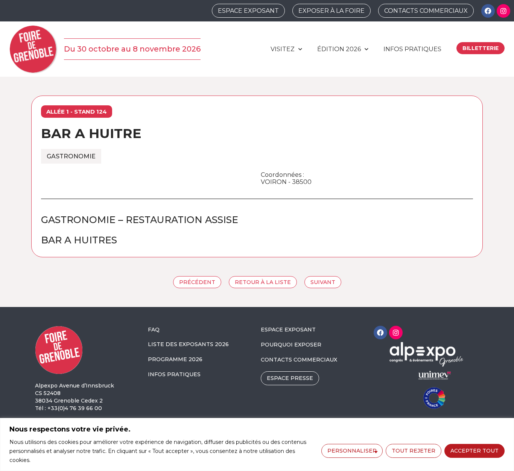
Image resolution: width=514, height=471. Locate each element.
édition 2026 (339, 49)
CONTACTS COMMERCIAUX (299, 359)
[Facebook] (488, 11)
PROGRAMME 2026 (175, 359)
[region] (257, 444)
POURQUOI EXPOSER (291, 344)
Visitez (283, 49)
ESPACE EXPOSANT (288, 329)
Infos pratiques (412, 49)
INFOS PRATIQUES (174, 374)
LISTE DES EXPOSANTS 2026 (188, 344)
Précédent (197, 282)
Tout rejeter (413, 450)
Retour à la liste (263, 282)
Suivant (322, 282)
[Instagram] (503, 11)
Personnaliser (352, 450)
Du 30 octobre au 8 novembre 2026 (132, 48)
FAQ (154, 329)
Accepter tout (474, 450)
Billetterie (480, 48)
